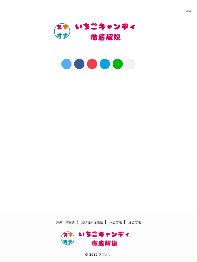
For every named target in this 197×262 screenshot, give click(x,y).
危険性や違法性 (92, 222)
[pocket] (92, 64)
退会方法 (135, 222)
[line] (118, 64)
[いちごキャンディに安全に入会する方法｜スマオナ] (105, 64)
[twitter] (66, 64)
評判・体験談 (65, 222)
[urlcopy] (130, 64)
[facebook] (79, 64)
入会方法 (116, 222)
